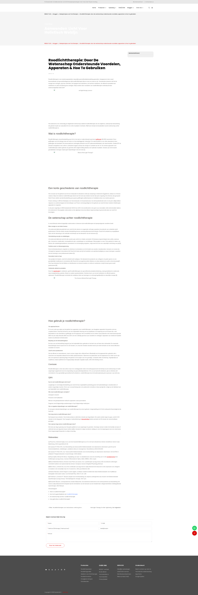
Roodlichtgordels (86, 571)
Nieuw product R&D (123, 576)
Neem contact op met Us (143, 569)
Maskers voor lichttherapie (89, 574)
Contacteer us (149, 2)
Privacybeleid (103, 579)
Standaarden (85, 581)
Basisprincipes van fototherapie (69, 14)
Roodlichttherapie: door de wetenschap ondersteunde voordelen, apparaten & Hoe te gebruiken (108, 14)
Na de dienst (103, 572)
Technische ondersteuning (143, 571)
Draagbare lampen (87, 579)
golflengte (98, 139)
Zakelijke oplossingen (123, 569)
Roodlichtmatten (86, 576)
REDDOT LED (47, 14)
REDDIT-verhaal (104, 569)
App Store (138, 574)
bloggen (55, 14)
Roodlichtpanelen (86, 569)
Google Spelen (139, 576)
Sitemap (65, 592)
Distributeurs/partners (124, 574)
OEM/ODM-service (123, 571)
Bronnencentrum (138, 2)
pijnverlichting (85, 419)
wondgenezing (111, 456)
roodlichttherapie (72, 494)
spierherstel (56, 271)
